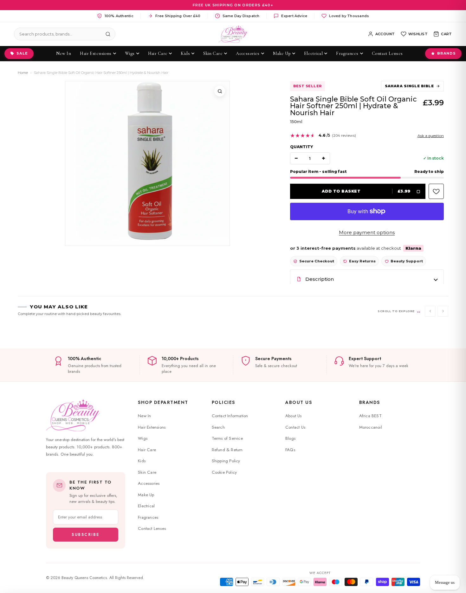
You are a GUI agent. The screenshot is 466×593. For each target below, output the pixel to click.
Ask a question (430, 135)
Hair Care (147, 450)
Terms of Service (227, 438)
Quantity (301, 146)
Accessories (148, 483)
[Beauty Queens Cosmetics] (233, 34)
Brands (446, 53)
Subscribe (86, 534)
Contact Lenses (152, 528)
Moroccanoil (370, 427)
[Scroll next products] (442, 311)
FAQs (290, 450)
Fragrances (148, 517)
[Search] (108, 34)
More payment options (367, 232)
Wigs (142, 438)
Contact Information (230, 416)
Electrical (146, 506)
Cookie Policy (224, 472)
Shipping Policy (226, 461)
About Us (298, 402)
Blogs (290, 438)
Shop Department (163, 402)
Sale (22, 53)
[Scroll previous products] (430, 311)
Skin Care (147, 472)
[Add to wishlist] (436, 191)
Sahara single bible (409, 86)
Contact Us (295, 427)
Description (319, 279)
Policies (223, 402)
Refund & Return (227, 450)
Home (23, 72)
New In (144, 416)
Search (218, 427)
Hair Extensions (151, 427)
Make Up (146, 495)
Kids (142, 461)
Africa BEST (370, 416)
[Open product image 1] (147, 163)
